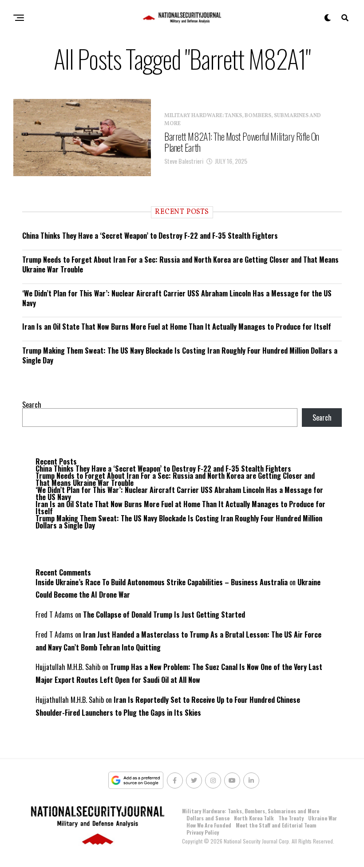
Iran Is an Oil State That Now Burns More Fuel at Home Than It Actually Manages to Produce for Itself (176, 326)
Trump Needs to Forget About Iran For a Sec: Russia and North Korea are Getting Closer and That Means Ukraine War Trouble (180, 264)
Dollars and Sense (207, 818)
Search (31, 404)
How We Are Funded (208, 825)
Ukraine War (322, 818)
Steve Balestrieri (183, 161)
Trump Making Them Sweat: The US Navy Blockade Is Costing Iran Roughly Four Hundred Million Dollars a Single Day (179, 355)
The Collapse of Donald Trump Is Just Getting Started (164, 614)
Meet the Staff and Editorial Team (276, 825)
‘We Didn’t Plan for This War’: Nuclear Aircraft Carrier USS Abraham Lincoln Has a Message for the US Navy (177, 298)
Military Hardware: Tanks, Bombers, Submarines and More (250, 811)
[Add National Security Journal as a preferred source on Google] (136, 780)
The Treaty (291, 818)
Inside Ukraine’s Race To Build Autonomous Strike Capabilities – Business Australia (162, 582)
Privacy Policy (202, 832)
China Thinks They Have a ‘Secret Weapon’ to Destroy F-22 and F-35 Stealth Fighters (150, 235)
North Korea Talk (254, 818)
